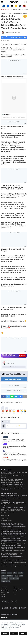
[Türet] (24, 6)
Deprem (10, 572)
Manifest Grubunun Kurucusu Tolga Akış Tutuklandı (13, 507)
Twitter (3, 572)
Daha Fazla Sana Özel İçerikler (13, 379)
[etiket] (25, 16)
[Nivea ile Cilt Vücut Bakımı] (4, 6)
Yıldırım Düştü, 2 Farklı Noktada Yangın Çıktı (15, 460)
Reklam (3, 594)
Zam (15, 572)
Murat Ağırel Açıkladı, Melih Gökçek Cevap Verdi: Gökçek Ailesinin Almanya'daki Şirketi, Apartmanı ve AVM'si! (13, 504)
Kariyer (15, 587)
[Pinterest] (15, 601)
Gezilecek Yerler (6, 581)
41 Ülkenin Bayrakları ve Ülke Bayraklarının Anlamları (13, 560)
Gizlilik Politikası (5, 590)
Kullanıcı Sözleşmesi (18, 589)
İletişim (3, 596)
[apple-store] (5, 608)
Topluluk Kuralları (5, 592)
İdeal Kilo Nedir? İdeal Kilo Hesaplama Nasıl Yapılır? (13, 550)
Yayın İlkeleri (16, 590)
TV (4, 450)
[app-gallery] (22, 608)
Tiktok (21, 575)
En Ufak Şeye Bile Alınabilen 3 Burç (9, 512)
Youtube (21, 572)
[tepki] (2, 411)
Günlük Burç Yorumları (7, 575)
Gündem (5, 457)
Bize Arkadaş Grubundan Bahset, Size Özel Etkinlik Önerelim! (14, 446)
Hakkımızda (4, 587)
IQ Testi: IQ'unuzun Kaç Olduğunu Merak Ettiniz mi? (13, 566)
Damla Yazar (13, 32)
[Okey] (12, 6)
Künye (14, 592)
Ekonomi (5, 436)
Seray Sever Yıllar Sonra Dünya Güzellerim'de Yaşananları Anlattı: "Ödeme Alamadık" (14, 453)
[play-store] (14, 608)
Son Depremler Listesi (6, 520)
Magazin (9, 13)
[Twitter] (9, 601)
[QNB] (20, 6)
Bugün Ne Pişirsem (14, 578)
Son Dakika (4, 578)
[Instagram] (2, 601)
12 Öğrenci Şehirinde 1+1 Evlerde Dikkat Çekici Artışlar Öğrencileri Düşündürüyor (14, 440)
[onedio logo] (13, 617)
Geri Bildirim (4, 589)
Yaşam (4, 443)
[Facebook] (6, 601)
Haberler (3, 13)
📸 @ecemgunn (6, 114)
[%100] (16, 6)
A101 (16, 575)
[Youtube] (12, 601)
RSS (14, 594)
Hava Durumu (4, 518)
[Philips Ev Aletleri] (8, 6)
